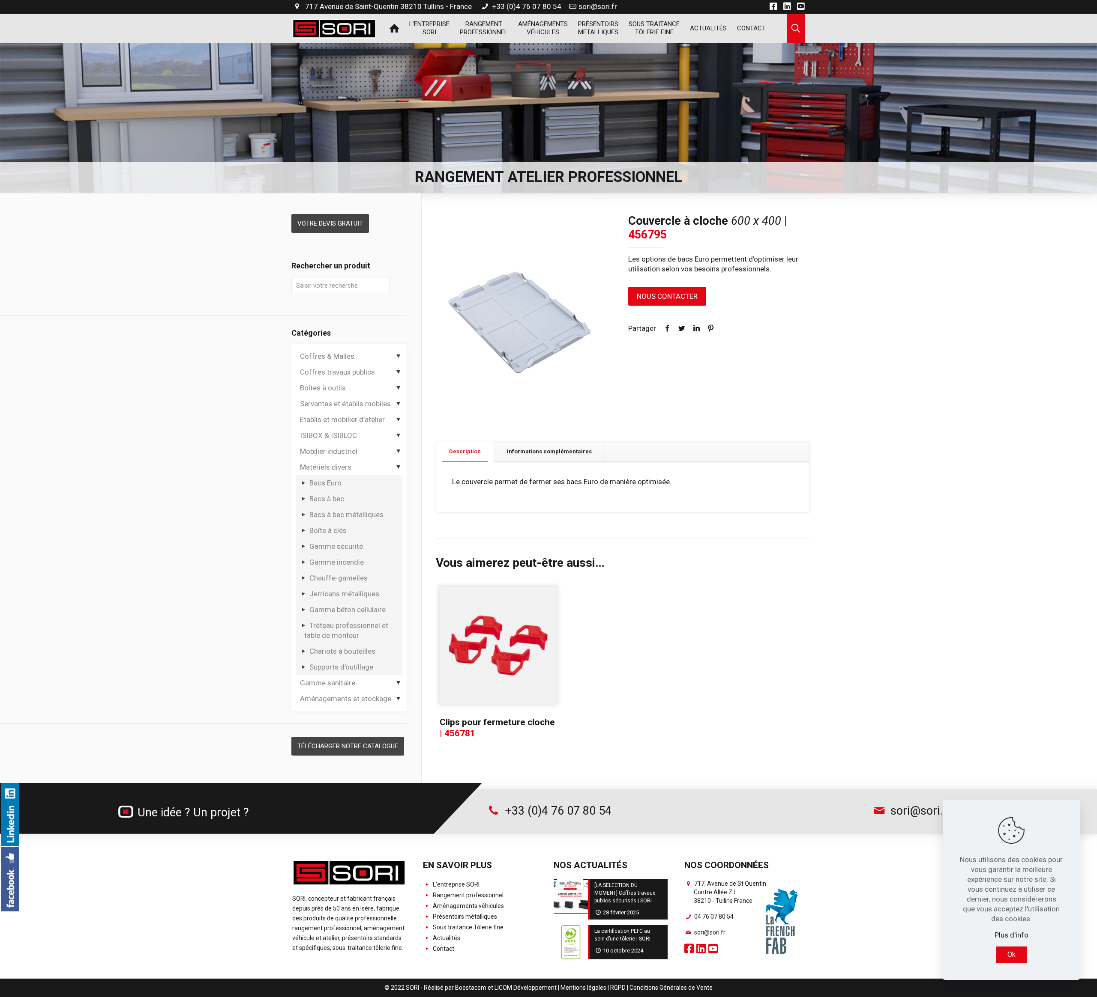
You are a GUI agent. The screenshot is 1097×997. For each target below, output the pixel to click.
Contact (443, 948)
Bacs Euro (325, 483)
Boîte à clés (328, 530)
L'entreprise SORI (456, 884)
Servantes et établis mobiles (345, 403)
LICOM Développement (526, 987)
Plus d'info (1011, 935)
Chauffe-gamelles (338, 578)
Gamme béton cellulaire (347, 609)
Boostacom (470, 987)
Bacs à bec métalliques (346, 514)
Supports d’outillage (341, 667)
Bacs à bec (326, 498)
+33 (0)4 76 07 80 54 (525, 6)
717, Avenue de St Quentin (729, 892)
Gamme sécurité (336, 546)
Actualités (446, 938)
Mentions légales (583, 987)
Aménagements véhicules (468, 905)
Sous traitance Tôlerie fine (468, 927)
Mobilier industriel (328, 451)
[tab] (465, 451)
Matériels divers (325, 467)
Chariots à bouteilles (342, 651)
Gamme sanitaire (327, 683)
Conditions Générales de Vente (671, 987)
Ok (1011, 954)
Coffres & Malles (327, 356)
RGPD (618, 987)
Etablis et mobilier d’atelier (342, 419)
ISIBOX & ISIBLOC (328, 435)
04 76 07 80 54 (713, 916)
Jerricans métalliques (344, 593)
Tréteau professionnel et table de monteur (346, 630)
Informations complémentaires (549, 451)
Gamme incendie (336, 562)
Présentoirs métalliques (464, 916)
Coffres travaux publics (337, 372)
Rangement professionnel (468, 895)
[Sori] (334, 28)
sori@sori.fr (597, 6)
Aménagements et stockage (345, 698)
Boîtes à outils (323, 388)
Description (465, 451)
